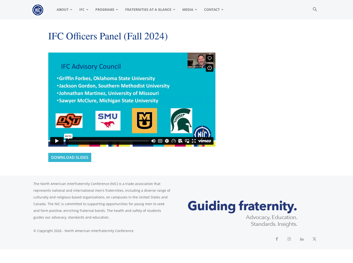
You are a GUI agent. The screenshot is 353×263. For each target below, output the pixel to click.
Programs (104, 9)
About (62, 9)
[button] (315, 10)
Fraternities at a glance (148, 9)
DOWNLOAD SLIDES (69, 157)
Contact (212, 9)
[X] (315, 239)
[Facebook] (277, 239)
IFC (82, 9)
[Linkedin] (302, 239)
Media (187, 9)
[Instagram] (289, 239)
